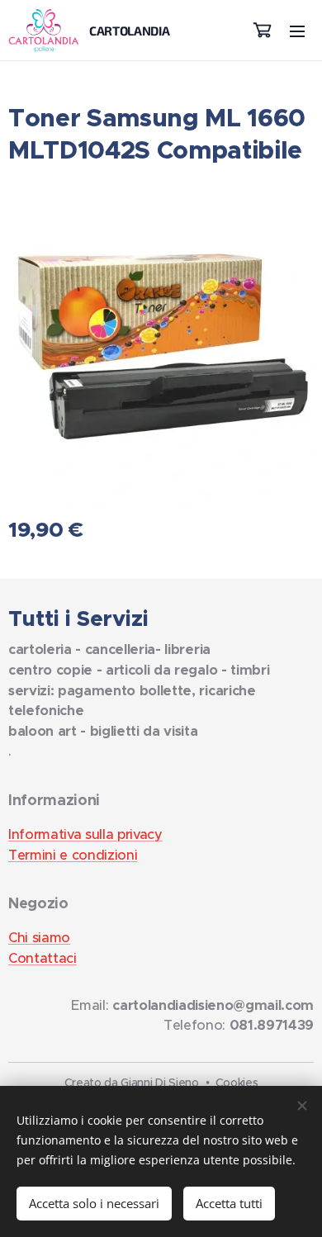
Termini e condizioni (72, 855)
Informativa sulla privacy (85, 834)
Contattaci (42, 958)
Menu (297, 30)
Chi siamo (39, 937)
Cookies (236, 1082)
